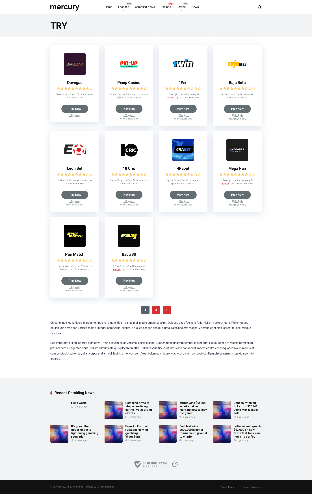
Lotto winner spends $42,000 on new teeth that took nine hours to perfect (248, 431)
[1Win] (183, 74)
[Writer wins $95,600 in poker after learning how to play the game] (168, 418)
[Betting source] (65, 6)
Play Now (75, 108)
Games (181, 7)
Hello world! (79, 403)
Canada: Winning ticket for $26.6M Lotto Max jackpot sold (246, 408)
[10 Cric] (129, 159)
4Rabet (183, 168)
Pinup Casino (128, 82)
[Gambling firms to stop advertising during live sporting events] (114, 418)
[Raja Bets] (237, 74)
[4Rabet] (183, 159)
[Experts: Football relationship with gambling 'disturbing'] (114, 441)
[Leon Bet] (75, 159)
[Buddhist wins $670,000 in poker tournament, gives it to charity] (168, 441)
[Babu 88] (129, 245)
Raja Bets (237, 82)
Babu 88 (129, 254)
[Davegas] (75, 74)
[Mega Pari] (237, 159)
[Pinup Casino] (129, 74)
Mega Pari (237, 168)
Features (123, 7)
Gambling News (145, 7)
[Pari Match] (75, 245)
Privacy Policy (227, 487)
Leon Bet (75, 168)
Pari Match (74, 254)
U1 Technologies (106, 487)
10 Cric (129, 168)
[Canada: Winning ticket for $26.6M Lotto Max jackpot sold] (222, 418)
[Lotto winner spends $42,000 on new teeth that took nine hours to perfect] (222, 441)
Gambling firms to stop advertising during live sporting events (138, 408)
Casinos (166, 7)
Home (108, 7)
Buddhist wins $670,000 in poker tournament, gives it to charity (193, 431)
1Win (183, 82)
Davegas (75, 82)
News (195, 7)
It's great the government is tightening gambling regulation (84, 431)
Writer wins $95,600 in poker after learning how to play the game (193, 408)
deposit (171, 97)
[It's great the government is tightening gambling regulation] (59, 441)
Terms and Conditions (251, 487)
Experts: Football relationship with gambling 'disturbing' (136, 431)
